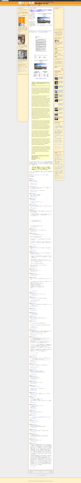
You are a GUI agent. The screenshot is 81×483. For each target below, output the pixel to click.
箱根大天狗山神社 (58, 140)
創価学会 (59, 133)
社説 (61, 154)
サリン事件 (57, 158)
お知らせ (59, 154)
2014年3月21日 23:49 (33, 306)
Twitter (20, 68)
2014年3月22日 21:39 (33, 319)
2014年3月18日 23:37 (33, 227)
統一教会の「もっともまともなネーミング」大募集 (58, 51)
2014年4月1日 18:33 (33, 418)
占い (58, 170)
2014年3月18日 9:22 (33, 208)
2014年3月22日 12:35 (33, 310)
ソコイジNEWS (57, 61)
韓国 (61, 177)
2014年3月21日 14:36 (33, 295)
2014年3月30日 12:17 (33, 374)
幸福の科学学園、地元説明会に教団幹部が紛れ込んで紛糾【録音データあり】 (60, 109)
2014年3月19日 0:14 (33, 231)
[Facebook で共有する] (32, 176)
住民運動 (60, 164)
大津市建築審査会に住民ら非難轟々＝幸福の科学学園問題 (60, 82)
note (21, 67)
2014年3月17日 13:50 (33, 184)
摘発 (59, 157)
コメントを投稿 (32, 467)
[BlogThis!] (30, 176)
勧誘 (58, 164)
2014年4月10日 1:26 (33, 465)
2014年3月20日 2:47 (33, 244)
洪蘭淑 (46, 163)
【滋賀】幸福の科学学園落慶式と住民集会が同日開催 (60, 87)
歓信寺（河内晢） (58, 125)
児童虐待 (58, 162)
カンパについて (57, 45)
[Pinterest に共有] (33, 176)
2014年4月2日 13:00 (33, 427)
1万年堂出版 (61, 166)
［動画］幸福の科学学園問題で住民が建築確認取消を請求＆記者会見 (60, 95)
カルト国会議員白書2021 (21, 49)
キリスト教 (61, 173)
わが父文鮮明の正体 (41, 163)
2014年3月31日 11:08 (33, 394)
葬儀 (61, 172)
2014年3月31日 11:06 (33, 390)
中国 (60, 178)
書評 (56, 168)
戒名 (59, 172)
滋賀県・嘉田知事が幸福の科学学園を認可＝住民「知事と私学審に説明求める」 (60, 91)
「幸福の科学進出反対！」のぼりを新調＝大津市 (60, 113)
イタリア (60, 177)
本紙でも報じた (39, 161)
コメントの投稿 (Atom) (41, 475)
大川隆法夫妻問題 (59, 54)
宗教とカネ (57, 172)
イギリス (57, 177)
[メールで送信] (29, 176)
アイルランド (58, 176)
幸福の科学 (57, 126)
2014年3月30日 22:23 (33, 379)
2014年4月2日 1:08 (33, 422)
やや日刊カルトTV (21, 10)
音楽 (58, 168)
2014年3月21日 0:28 (33, 267)
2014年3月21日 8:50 (33, 275)
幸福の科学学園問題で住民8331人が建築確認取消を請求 (60, 100)
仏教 (58, 173)
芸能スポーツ (60, 168)
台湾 (55, 178)
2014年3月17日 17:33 (33, 191)
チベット (58, 178)
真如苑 (56, 133)
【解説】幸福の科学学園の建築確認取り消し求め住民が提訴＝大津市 (60, 78)
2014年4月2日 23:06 (33, 441)
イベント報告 (57, 156)
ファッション (57, 169)
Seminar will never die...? (24, 70)
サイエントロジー (58, 129)
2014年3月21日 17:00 (33, 301)
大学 (60, 161)
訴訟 (61, 157)
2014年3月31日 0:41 (33, 383)
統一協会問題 (58, 53)
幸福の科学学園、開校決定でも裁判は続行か (60, 118)
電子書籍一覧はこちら (21, 62)
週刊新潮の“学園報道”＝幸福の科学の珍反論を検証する (60, 104)
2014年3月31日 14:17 (33, 402)
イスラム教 (56, 174)
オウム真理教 (58, 124)
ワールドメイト (58, 149)
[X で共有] (31, 176)
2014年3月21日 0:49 (33, 271)
